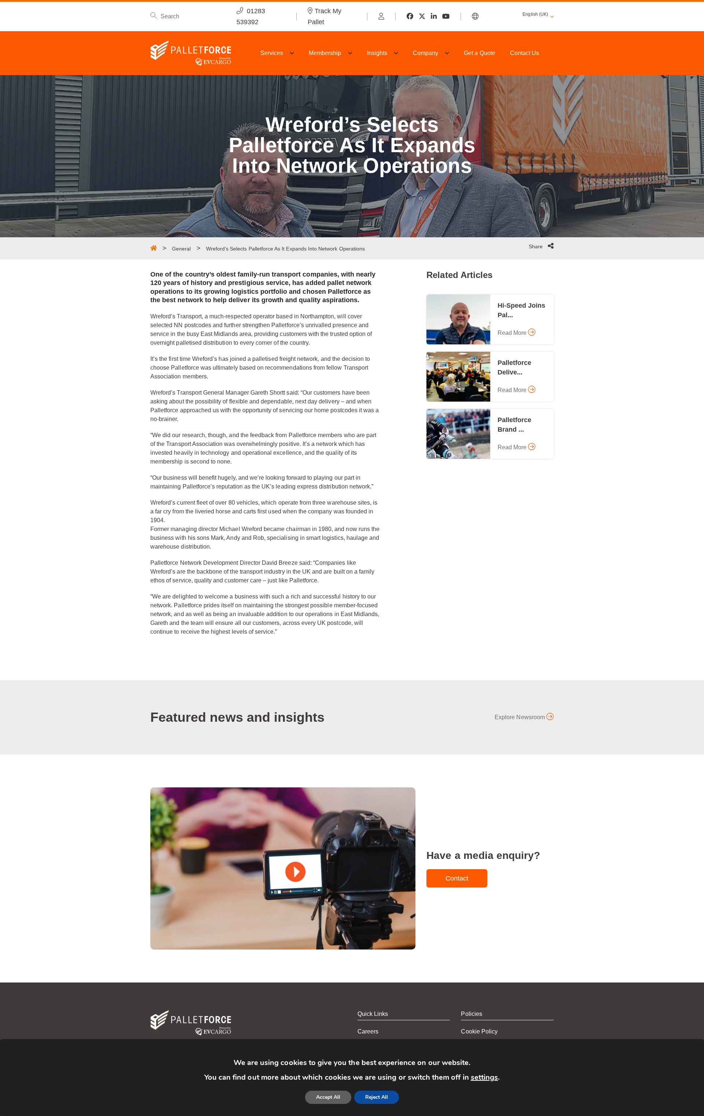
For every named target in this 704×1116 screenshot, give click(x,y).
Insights (377, 53)
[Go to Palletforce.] (153, 247)
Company (425, 53)
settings (484, 1077)
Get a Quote (479, 53)
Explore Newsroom (520, 717)
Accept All (328, 1097)
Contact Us (524, 53)
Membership (325, 53)
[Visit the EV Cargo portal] (381, 16)
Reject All (376, 1097)
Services (271, 53)
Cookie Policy (479, 1031)
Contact (456, 878)
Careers (368, 1031)
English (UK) (535, 14)
